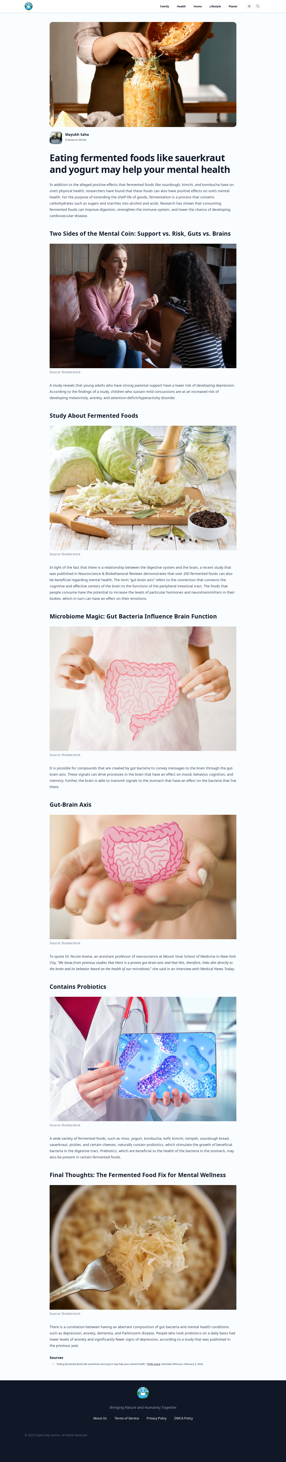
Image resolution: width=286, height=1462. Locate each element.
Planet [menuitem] (233, 6)
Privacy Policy (157, 1418)
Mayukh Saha (77, 134)
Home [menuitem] (198, 6)
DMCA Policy (183, 1418)
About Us (100, 1418)
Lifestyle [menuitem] (215, 6)
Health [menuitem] (181, 6)
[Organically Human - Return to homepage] (143, 1393)
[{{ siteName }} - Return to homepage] (28, 6)
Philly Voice (153, 1364)
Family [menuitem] (164, 6)
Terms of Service (127, 1418)
